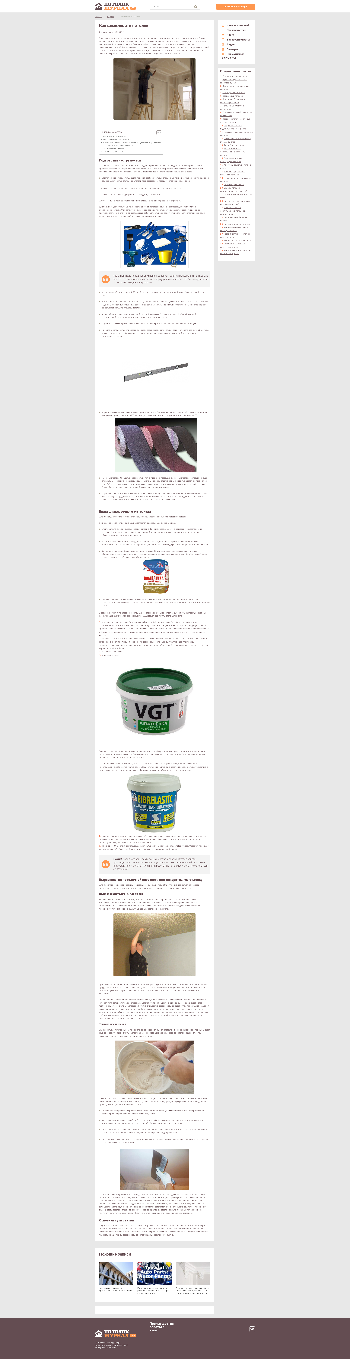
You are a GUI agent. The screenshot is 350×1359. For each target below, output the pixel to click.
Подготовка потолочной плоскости (119, 146)
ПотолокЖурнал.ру (111, 1342)
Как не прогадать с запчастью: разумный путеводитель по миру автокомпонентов (152, 1290)
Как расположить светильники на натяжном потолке (232, 151)
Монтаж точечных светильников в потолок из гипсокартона (233, 210)
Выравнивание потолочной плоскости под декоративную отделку (132, 143)
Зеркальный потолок (233, 96)
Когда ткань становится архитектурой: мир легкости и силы (116, 1289)
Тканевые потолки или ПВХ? (237, 240)
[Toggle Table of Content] (157, 132)
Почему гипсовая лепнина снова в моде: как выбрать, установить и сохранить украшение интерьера (192, 1290)
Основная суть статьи (113, 151)
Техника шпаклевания (115, 148)
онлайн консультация (235, 7)
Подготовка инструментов (114, 136)
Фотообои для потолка (235, 145)
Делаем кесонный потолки (237, 224)
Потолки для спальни (234, 184)
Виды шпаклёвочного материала (117, 140)
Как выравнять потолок (234, 92)
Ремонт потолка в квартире (236, 76)
